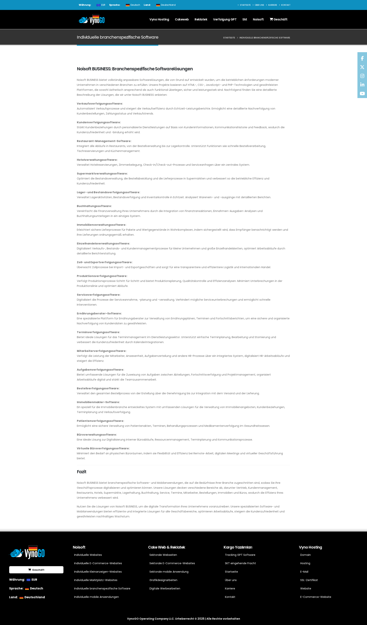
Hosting (305, 563)
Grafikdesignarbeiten (163, 580)
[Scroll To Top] (360, 620)
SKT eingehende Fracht (240, 563)
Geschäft (280, 19)
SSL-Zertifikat (309, 580)
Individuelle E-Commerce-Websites (98, 563)
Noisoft (258, 19)
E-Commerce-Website (315, 597)
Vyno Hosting (159, 19)
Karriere (272, 4)
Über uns (259, 4)
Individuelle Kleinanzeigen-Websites (98, 572)
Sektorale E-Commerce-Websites (172, 563)
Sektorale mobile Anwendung (168, 572)
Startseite (245, 4)
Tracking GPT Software (240, 555)
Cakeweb (182, 19)
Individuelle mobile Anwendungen (96, 597)
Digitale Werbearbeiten (164, 588)
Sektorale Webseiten (163, 555)
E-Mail (304, 572)
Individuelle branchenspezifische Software (102, 588)
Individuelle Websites (88, 555)
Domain (305, 555)
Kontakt (285, 4)
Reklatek (201, 19)
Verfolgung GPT (224, 19)
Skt (244, 19)
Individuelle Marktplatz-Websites (95, 580)
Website (305, 588)
